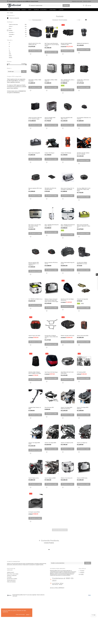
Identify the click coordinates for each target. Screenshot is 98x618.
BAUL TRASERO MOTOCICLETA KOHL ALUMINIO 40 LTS (68, 225)
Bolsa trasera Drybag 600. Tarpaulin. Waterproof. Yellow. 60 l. (83, 226)
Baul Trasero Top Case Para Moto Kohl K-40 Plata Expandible (35, 226)
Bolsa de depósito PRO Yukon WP (35, 189)
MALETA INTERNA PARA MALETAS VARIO (50, 118)
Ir (23, 71)
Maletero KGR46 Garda (82, 478)
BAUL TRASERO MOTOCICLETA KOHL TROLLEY (52, 225)
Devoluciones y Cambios (12, 578)
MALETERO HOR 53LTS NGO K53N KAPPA (67, 373)
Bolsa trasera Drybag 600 (34, 152)
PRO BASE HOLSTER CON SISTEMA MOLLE (50, 189)
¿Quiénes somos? (10, 572)
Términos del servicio (11, 580)
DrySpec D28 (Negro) (49, 152)
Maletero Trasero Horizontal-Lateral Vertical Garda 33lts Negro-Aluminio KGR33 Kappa (51, 300)
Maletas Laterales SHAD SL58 (67, 335)
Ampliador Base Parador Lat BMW (35, 408)
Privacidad (9, 577)
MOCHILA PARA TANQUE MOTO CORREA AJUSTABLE (35, 373)
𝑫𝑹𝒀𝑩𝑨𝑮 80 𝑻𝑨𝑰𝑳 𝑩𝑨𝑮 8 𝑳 (83, 43)
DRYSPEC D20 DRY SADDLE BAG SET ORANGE (83, 153)
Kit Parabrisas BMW (81, 372)
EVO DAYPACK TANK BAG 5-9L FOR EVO (84, 118)
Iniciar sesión (79, 1)
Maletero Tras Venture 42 (66, 478)
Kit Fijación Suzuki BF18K (34, 512)
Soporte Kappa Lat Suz (34, 478)
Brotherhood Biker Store (14, 5)
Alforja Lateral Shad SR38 (82, 335)
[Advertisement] (43, 608)
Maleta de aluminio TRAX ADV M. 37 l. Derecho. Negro (35, 118)
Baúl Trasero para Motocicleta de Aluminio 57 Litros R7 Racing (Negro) (52, 44)
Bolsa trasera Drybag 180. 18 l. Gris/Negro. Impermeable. (67, 189)
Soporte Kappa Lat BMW (50, 478)
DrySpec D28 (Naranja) (66, 152)
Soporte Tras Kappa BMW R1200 (34, 443)
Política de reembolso (11, 581)
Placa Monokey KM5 (49, 407)
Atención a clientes (87, 1)
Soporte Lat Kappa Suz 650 (67, 442)
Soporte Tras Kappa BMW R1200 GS (82, 408)
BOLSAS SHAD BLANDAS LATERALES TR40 (66, 44)
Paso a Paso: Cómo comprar (12, 573)
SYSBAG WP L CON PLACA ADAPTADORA (83, 80)
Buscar (66, 5)
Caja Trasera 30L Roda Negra (51, 372)
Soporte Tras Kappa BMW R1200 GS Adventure (66, 408)
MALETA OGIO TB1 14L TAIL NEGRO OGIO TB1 (35, 44)
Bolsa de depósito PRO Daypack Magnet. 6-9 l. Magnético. (34, 264)
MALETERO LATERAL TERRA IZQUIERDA (35, 80)
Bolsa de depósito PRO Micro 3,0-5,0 (51, 263)
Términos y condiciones (12, 575)
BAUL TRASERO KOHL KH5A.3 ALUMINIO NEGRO (67, 80)
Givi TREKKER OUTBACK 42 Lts (35, 299)
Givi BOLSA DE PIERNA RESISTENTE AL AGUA (82, 263)
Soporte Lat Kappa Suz (82, 442)
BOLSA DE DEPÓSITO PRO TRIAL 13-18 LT (66, 118)
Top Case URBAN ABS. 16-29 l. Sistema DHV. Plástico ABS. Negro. (84, 189)
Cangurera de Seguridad (82, 299)
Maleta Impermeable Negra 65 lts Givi (67, 263)
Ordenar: (30, 19)
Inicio (8, 12)
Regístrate (74, 1)
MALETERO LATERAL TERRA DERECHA (51, 80)
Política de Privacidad (20, 614)
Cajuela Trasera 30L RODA (34, 335)
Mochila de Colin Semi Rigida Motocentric (67, 299)
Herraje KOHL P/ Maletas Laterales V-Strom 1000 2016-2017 (51, 337)
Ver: (77, 19)
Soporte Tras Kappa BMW (50, 442)
